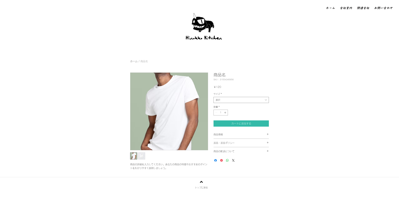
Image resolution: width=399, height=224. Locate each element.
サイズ (218, 94)
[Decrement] (216, 112)
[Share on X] (233, 160)
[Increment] (225, 112)
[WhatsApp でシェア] (227, 160)
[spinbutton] (221, 112)
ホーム (134, 61)
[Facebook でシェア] (215, 160)
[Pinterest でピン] (221, 160)
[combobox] (241, 100)
